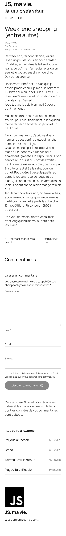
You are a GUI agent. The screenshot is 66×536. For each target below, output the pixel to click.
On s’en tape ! (11, 46)
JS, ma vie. (19, 4)
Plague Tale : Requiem (19, 469)
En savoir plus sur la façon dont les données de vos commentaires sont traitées (31, 410)
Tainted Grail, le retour (20, 460)
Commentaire (12, 291)
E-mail (8, 344)
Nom (8, 330)
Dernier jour (51, 239)
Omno (9, 450)
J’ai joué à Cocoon (17, 440)
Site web (9, 358)
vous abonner (30, 376)
